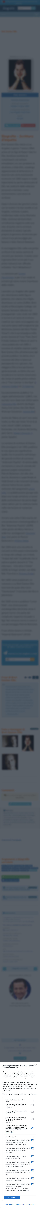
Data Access (20, 1204)
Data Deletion (9, 1204)
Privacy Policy (31, 1204)
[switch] (32, 1105)
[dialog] (20, 1135)
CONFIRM (12, 1197)
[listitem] (20, 1100)
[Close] (36, 1066)
